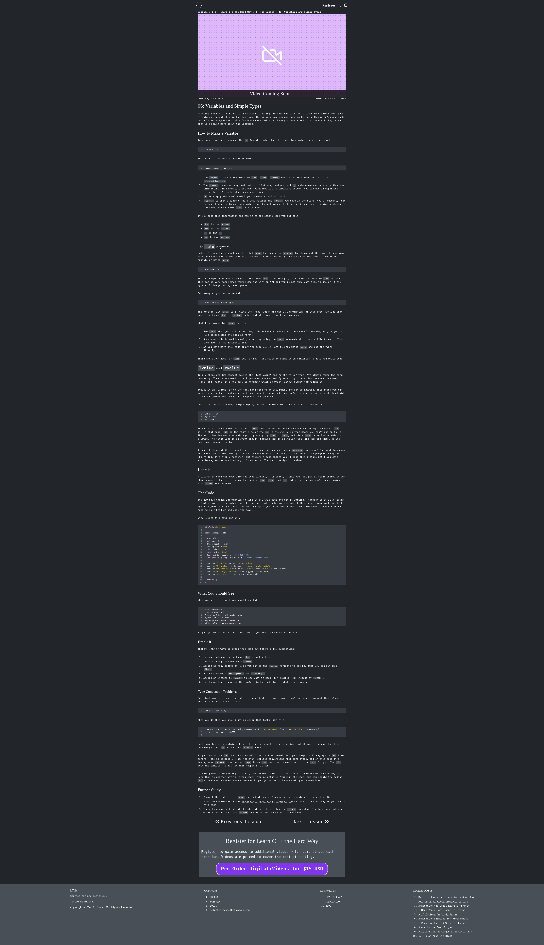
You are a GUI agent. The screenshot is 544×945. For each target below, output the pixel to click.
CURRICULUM (333, 901)
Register (329, 5)
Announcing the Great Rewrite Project (443, 905)
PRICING (215, 901)
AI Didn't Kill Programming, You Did (443, 901)
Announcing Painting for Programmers (443, 918)
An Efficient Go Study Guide (437, 914)
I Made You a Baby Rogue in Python (441, 910)
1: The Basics (265, 12)
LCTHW (73, 890)
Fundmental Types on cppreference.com (267, 801)
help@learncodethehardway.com (230, 910)
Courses (203, 12)
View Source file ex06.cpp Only (219, 518)
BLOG (328, 905)
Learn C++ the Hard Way (236, 12)
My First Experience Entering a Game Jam (446, 897)
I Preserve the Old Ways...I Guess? (442, 923)
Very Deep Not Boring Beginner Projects (445, 931)
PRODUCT (215, 897)
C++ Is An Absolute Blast (435, 936)
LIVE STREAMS (334, 897)
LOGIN (213, 905)
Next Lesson (308, 821)
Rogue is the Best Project (436, 927)
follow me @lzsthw (82, 901)
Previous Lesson (241, 821)
